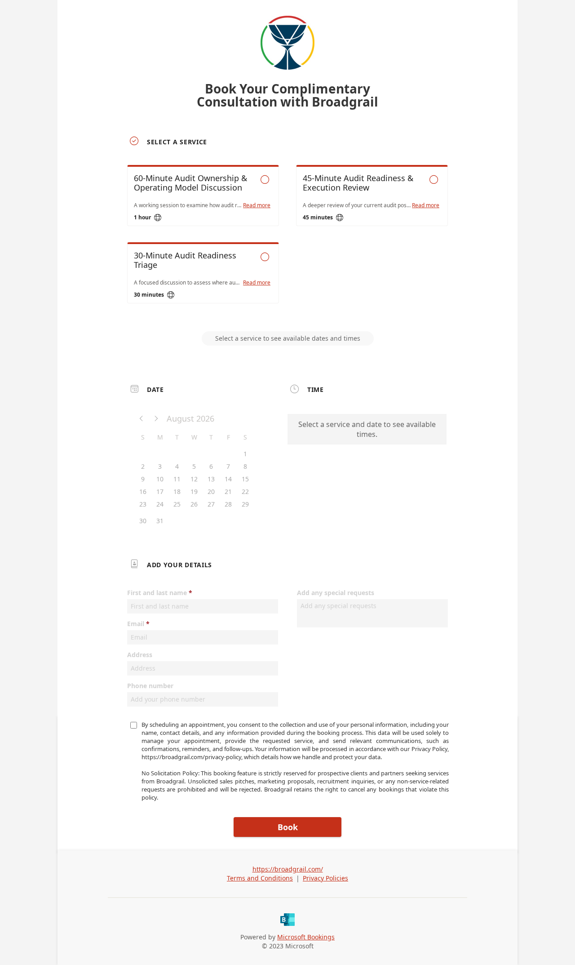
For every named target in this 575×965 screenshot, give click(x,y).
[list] (287, 242)
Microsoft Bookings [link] (306, 937)
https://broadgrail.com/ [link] (287, 869)
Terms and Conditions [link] (260, 878)
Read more (256, 205)
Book (288, 827)
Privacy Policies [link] (325, 878)
